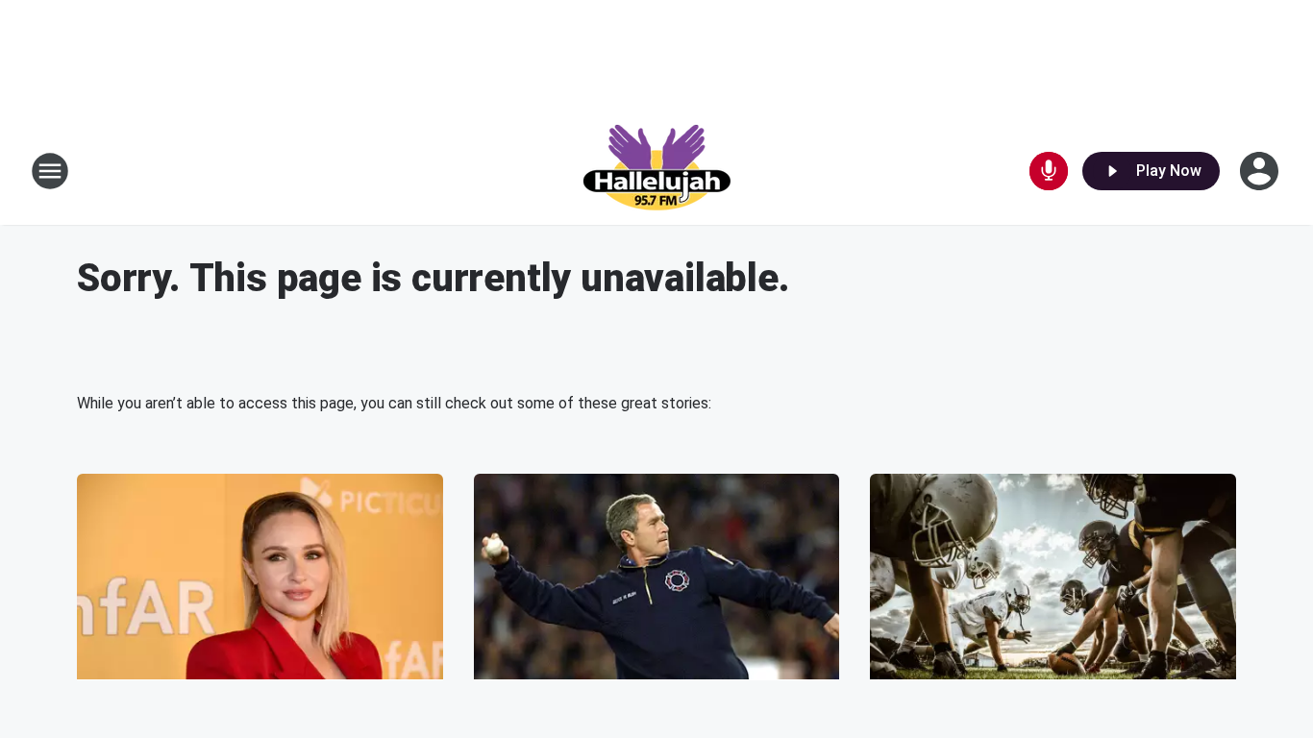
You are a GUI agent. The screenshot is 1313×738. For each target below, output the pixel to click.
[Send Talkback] (1048, 171)
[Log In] (1261, 171)
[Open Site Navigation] (50, 171)
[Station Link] (656, 171)
